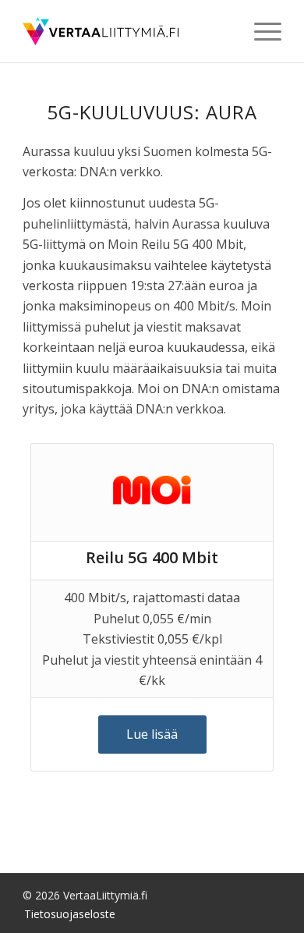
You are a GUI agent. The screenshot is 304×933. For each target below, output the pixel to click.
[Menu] (260, 31)
